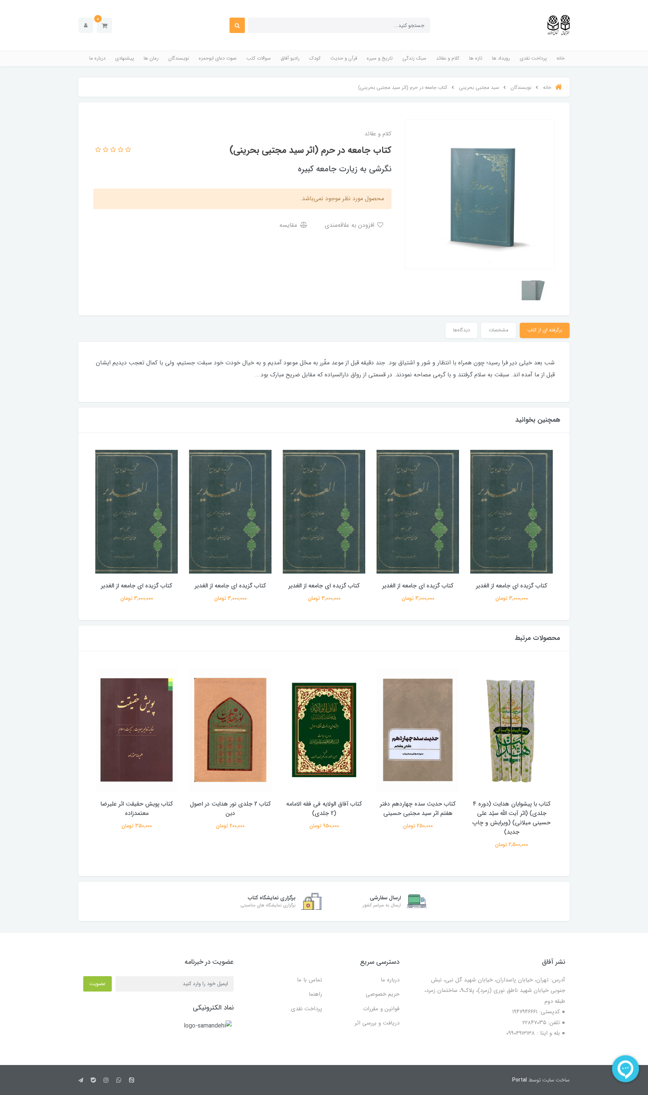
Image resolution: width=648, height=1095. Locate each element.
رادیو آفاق (290, 58)
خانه (560, 58)
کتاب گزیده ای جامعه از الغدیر (511, 585)
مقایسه (289, 225)
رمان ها (151, 58)
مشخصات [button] (498, 330)
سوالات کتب (258, 58)
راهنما (315, 994)
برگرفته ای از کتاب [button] (544, 330)
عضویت (97, 984)
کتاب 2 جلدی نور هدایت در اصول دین (230, 808)
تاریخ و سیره (380, 58)
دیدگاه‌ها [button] (461, 330)
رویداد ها (501, 58)
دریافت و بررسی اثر (377, 1023)
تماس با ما (309, 979)
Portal (519, 1080)
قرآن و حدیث (343, 58)
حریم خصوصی (382, 994)
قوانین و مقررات (381, 1008)
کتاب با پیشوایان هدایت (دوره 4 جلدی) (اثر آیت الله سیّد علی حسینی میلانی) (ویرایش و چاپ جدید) (511, 818)
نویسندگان (178, 58)
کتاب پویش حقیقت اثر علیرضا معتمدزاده (136, 808)
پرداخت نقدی (533, 58)
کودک (315, 58)
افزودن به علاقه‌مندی (350, 225)
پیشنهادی (124, 58)
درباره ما (97, 58)
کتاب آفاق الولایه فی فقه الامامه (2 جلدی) (324, 808)
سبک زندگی (414, 58)
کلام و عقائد (447, 58)
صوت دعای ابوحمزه (218, 58)
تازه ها (475, 58)
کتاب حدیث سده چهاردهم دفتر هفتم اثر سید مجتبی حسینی (418, 808)
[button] (104, 25)
